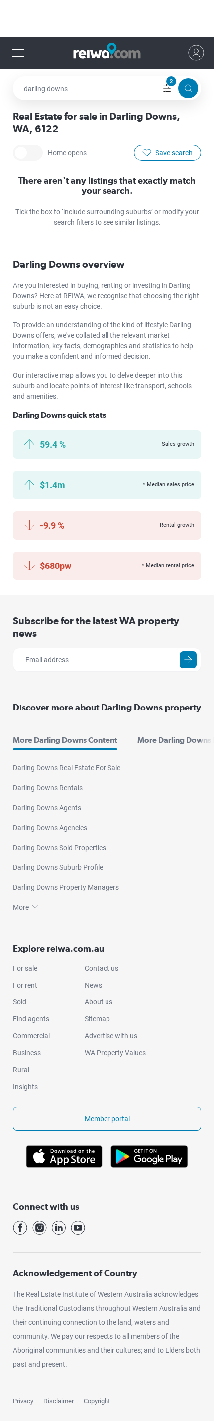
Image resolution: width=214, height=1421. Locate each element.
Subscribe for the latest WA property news (96, 627)
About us (98, 1002)
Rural (21, 1070)
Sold (19, 1002)
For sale (25, 968)
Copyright (97, 1401)
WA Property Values (115, 1053)
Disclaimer (58, 1401)
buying (87, 285)
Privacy (23, 1401)
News (93, 985)
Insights (25, 1087)
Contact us (101, 968)
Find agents (31, 1019)
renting (112, 285)
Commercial (31, 1036)
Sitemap (97, 1019)
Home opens (28, 153)
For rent (25, 985)
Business (27, 1053)
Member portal (107, 1119)
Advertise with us (111, 1036)
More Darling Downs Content (65, 740)
